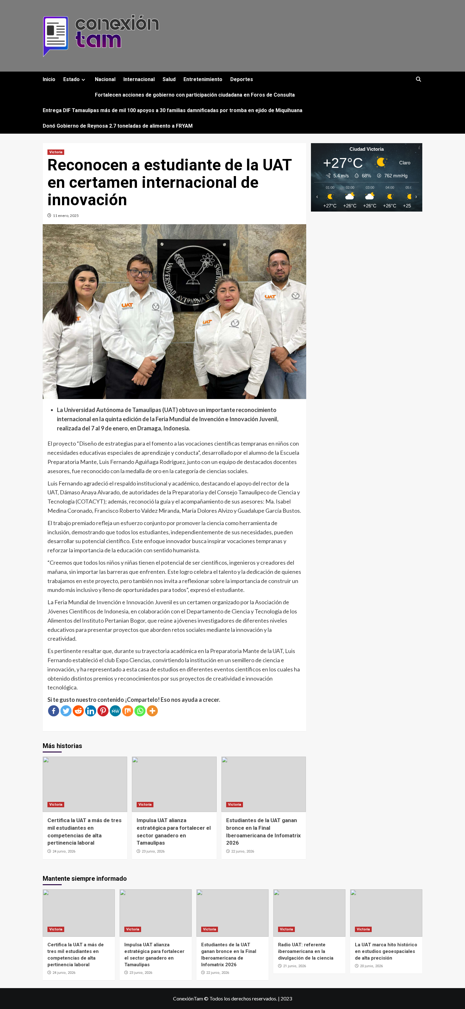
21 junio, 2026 (294, 966)
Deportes (241, 79)
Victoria (55, 152)
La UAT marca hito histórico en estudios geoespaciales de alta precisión (386, 951)
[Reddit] (78, 710)
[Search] (418, 79)
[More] (152, 710)
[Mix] (127, 710)
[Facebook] (53, 710)
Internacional (139, 79)
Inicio (49, 79)
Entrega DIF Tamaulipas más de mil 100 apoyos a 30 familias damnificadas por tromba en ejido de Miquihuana (172, 110)
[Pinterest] (102, 710)
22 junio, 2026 (242, 851)
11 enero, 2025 (66, 215)
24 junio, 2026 (64, 851)
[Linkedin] (90, 710)
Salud (169, 79)
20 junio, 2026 (371, 966)
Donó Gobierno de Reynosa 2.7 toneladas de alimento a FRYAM (118, 126)
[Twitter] (65, 710)
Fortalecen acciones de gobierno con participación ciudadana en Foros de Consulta (195, 95)
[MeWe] (115, 710)
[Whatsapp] (140, 710)
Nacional (105, 79)
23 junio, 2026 (153, 851)
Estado (71, 79)
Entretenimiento (202, 79)
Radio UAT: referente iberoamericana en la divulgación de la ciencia (305, 951)
